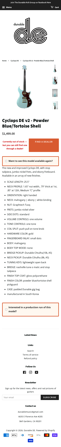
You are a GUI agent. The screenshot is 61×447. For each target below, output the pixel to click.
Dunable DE (29, 430)
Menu (9, 7)
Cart (56, 7)
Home (4, 61)
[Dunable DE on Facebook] (24, 372)
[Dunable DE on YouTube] (36, 372)
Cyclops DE (15, 61)
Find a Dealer (44, 141)
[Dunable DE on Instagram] (30, 372)
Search (30, 350)
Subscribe (49, 397)
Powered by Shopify (45, 430)
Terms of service (30, 354)
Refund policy (30, 358)
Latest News (30, 335)
